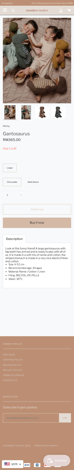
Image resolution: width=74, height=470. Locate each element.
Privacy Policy (12, 370)
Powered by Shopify (46, 446)
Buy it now (37, 222)
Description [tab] (14, 239)
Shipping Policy (13, 360)
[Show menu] (5, 10)
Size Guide (9, 354)
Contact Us (10, 380)
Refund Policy (12, 365)
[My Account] (61, 10)
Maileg (6, 126)
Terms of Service (13, 375)
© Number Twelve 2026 (16, 446)
